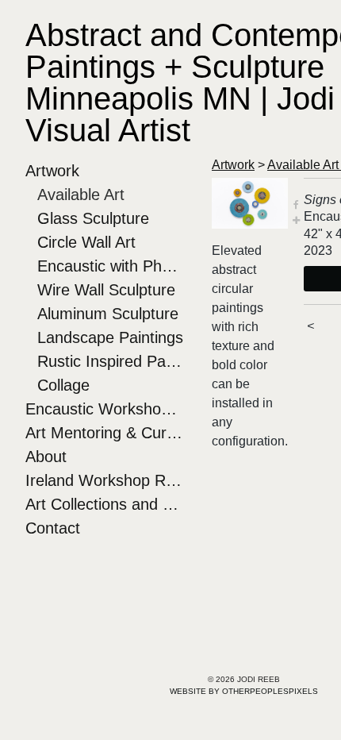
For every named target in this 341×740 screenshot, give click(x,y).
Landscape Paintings (110, 337)
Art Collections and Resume (104, 504)
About (46, 456)
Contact (52, 528)
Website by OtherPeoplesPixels (244, 691)
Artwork (52, 170)
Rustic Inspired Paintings (110, 361)
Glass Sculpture (93, 218)
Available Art (81, 194)
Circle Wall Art (86, 242)
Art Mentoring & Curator (104, 432)
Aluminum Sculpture (107, 313)
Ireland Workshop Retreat (104, 480)
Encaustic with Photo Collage (110, 266)
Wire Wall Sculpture (106, 290)
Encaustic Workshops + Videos (104, 409)
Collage (63, 385)
